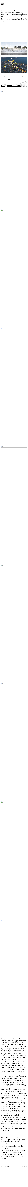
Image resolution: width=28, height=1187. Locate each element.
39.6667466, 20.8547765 (10, 1150)
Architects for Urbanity (9, 15)
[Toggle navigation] (26, 4)
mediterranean (6, 1146)
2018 (2, 17)
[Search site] (22, 4)
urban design (6, 1144)
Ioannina (18, 17)
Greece (3, 19)
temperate (19, 1146)
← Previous (5, 1166)
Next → (24, 1166)
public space (6, 1142)
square (13, 1142)
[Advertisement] (14, 33)
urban (12, 19)
